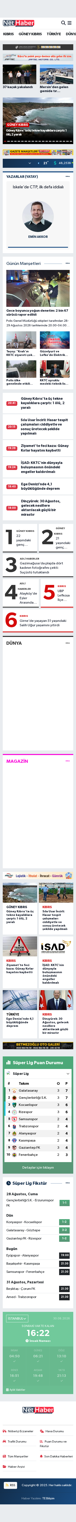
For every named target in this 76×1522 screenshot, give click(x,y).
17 (60, 141)
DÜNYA (14, 643)
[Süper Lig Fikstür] (68, 1183)
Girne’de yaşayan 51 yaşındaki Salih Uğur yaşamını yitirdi (43, 623)
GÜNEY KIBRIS (30, 34)
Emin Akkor (38, 236)
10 (36, 141)
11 (39, 141)
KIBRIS (8, 34)
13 (46, 141)
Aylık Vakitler (17, 1389)
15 (53, 141)
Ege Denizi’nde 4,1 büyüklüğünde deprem (20, 1022)
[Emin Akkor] (38, 216)
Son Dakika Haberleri (58, 1456)
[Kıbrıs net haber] (18, 23)
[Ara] (63, 23)
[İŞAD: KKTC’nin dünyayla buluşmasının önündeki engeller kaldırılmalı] (56, 946)
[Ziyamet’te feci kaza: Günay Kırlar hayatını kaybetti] (20, 946)
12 (43, 141)
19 (67, 141)
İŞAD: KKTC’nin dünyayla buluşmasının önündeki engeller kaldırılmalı (41, 467)
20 (71, 141)
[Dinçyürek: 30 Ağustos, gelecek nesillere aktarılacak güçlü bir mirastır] (56, 1000)
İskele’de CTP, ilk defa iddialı (38, 187)
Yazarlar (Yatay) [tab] (22, 176)
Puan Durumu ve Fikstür (53, 1444)
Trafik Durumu (17, 1441)
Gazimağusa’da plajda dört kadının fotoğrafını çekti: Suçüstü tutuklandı (41, 568)
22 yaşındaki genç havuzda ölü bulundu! (25, 540)
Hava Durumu (55, 1431)
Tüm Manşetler (18, 1456)
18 (64, 141)
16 (57, 141)
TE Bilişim (48, 1498)
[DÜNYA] (68, 643)
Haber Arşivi (16, 1466)
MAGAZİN (17, 761)
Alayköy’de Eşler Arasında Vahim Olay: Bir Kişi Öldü (28, 598)
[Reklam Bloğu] (38, 47)
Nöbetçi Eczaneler (20, 1431)
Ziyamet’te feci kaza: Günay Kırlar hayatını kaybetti (20, 969)
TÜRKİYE (54, 34)
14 (50, 141)
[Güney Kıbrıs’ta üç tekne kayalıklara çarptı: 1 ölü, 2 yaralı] (20, 893)
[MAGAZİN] (68, 761)
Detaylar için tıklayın (38, 1167)
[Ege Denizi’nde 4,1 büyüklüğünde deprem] (20, 1000)
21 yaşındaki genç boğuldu (63, 543)
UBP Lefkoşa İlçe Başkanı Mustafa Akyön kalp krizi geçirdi (64, 595)
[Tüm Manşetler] (68, 264)
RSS (12, 1485)
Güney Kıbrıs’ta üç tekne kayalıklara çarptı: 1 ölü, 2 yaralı (43, 403)
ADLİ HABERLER (29, 558)
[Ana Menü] (70, 23)
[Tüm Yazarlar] (68, 176)
